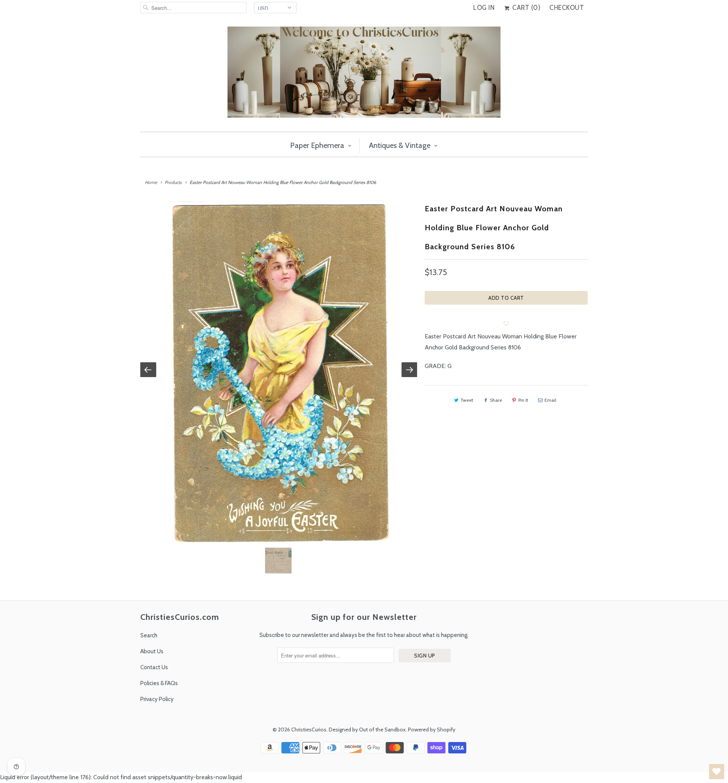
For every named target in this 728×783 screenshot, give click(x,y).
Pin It (523, 400)
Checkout (566, 7)
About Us (151, 651)
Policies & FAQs (159, 683)
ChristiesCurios (308, 729)
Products (173, 182)
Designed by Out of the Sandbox (367, 729)
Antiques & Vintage (399, 145)
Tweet (466, 400)
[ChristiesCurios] (364, 75)
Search (148, 635)
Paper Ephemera (317, 145)
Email (550, 400)
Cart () (525, 7)
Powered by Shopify (431, 729)
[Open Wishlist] (716, 771)
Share (496, 400)
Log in (483, 7)
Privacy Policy (157, 699)
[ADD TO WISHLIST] (506, 323)
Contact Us (154, 667)
